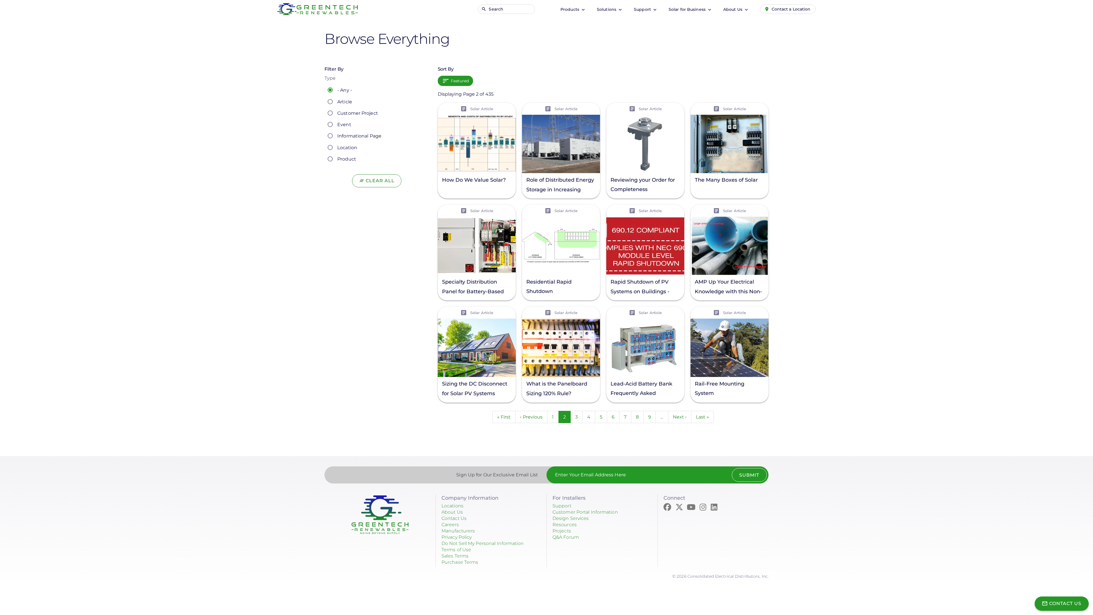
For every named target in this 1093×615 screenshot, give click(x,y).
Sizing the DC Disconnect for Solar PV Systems (474, 389)
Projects (561, 531)
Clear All (380, 180)
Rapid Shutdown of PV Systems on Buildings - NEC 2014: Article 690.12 (641, 287)
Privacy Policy (456, 537)
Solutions (607, 9)
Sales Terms (455, 556)
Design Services (570, 518)
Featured (460, 80)
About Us (733, 9)
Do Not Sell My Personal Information (482, 543)
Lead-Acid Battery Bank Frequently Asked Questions (641, 389)
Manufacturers (458, 531)
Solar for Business (688, 9)
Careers (450, 524)
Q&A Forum (565, 537)
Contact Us (454, 518)
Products (570, 9)
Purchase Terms (459, 562)
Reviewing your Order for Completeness (643, 184)
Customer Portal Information (585, 512)
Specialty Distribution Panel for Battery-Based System (473, 287)
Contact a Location (791, 9)
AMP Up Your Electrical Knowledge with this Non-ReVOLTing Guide (728, 287)
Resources (564, 524)
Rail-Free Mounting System (719, 388)
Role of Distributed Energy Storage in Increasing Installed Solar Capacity (560, 185)
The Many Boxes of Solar (726, 180)
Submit (749, 475)
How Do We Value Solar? (474, 180)
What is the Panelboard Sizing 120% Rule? (556, 389)
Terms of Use (456, 549)
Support (643, 9)
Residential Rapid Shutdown (549, 286)
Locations (452, 506)
